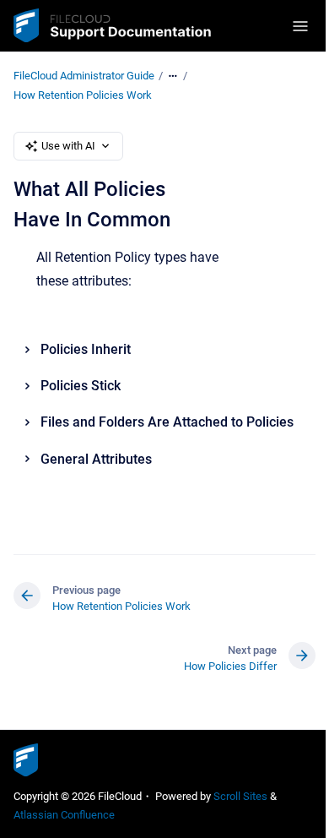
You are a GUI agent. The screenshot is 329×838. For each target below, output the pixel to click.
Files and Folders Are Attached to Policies (167, 422)
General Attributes (96, 459)
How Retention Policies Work (82, 95)
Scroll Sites (240, 796)
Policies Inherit (85, 349)
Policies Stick (80, 386)
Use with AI (68, 145)
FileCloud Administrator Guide (83, 75)
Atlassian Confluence (64, 814)
